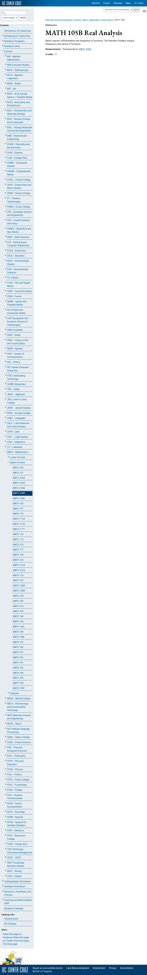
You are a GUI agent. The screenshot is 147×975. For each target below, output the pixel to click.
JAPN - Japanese (16, 394)
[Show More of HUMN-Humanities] (5, 383)
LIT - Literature (14, 447)
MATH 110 (18, 513)
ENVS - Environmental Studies (18, 263)
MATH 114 (18, 534)
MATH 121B (19, 570)
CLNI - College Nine (17, 157)
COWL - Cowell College (19, 179)
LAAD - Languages (16, 418)
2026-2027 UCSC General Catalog (58, 20)
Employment (99, 968)
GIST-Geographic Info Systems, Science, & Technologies (17, 321)
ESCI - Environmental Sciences (17, 271)
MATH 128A (19, 585)
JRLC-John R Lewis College (17, 401)
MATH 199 (18, 683)
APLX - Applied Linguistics (15, 77)
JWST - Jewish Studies (19, 408)
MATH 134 (18, 606)
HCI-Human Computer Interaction (18, 369)
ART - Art (11, 88)
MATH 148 (18, 631)
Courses (8, 51)
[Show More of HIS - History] (5, 361)
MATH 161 (18, 652)
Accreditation (126, 968)
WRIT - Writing (14, 871)
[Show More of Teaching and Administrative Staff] (2, 899)
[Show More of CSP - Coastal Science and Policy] (5, 219)
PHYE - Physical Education (15, 763)
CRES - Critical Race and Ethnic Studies (19, 187)
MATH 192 (18, 667)
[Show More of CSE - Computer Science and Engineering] (5, 211)
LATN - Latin (13, 431)
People (106, 3)
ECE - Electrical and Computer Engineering (18, 244)
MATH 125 (18, 580)
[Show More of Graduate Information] (2, 885)
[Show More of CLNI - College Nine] (5, 157)
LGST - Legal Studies (17, 436)
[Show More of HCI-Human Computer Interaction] (5, 366)
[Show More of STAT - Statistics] (5, 829)
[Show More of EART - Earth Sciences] (5, 236)
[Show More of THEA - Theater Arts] (5, 843)
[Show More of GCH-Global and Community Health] (5, 309)
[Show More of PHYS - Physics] (5, 768)
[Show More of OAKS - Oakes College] (5, 736)
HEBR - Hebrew (15, 348)
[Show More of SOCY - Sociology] (5, 811)
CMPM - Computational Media (18, 173)
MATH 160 (18, 647)
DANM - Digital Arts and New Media (19, 230)
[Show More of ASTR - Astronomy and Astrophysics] (5, 101)
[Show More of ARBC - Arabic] (5, 82)
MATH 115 (18, 539)
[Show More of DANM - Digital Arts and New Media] (5, 228)
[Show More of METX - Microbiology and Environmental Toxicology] (5, 703)
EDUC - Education (16, 255)
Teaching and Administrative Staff (18, 902)
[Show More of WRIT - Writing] (5, 870)
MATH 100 (18, 467)
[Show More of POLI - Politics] (5, 773)
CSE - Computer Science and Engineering (19, 214)
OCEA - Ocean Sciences (19, 742)
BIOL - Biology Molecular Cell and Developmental (19, 129)
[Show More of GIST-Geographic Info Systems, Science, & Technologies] (5, 317)
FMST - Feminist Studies (19, 291)
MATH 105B (19, 493)
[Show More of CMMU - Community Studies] (5, 162)
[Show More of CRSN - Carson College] (5, 192)
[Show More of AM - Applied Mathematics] (5, 55)
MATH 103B (19, 483)
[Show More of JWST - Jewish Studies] (5, 407)
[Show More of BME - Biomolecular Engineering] (5, 135)
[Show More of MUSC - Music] (5, 723)
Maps (128, 3)
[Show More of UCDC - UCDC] (5, 856)
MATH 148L (19, 637)
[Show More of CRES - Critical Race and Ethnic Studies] (5, 184)
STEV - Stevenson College (16, 837)
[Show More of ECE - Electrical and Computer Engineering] (5, 241)
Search (23, 18)
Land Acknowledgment (77, 968)
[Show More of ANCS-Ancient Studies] (5, 64)
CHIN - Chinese (15, 152)
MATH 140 (18, 616)
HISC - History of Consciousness (15, 355)
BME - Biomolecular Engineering (17, 137)
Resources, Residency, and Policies (17, 893)
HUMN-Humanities (16, 384)
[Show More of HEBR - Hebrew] (5, 348)
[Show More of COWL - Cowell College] (5, 179)
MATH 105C (19, 498)
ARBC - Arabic (14, 83)
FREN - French (14, 296)
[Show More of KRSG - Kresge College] (5, 412)
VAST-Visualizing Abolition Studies (15, 864)
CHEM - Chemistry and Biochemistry (18, 146)
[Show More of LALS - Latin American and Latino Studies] (5, 422)
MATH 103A (19, 478)
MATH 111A (19, 518)
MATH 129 (18, 596)
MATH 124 (18, 575)
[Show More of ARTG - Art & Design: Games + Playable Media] (5, 93)
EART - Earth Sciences (18, 237)
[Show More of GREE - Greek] (5, 334)
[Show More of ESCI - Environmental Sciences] (5, 268)
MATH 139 (18, 611)
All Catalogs (10, 923)
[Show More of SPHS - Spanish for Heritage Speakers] (5, 821)
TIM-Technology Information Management (19, 851)
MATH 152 (18, 642)
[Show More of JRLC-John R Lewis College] (5, 398)
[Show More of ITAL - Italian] (5, 388)
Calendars (117, 3)
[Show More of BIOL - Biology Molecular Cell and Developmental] (5, 126)
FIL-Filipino (13, 277)
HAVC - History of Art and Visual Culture (17, 342)
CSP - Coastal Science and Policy (18, 222)
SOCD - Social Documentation (14, 805)
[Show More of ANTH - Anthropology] (5, 69)
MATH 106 (18, 503)
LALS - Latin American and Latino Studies (18, 425)
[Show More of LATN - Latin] (5, 431)
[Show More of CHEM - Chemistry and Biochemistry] (5, 143)
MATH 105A (19, 488)
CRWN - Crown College (18, 206)
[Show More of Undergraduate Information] (2, 880)
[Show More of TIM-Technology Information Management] (5, 848)
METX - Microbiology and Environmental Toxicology (17, 707)
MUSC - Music (14, 723)
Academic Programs (14, 41)
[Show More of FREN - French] (5, 295)
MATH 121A (19, 565)
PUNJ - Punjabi (14, 790)
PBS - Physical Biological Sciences (17, 749)
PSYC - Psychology (17, 784)
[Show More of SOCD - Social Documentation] (5, 802)
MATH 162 (18, 657)
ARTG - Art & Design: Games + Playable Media (19, 95)
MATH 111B (19, 524)
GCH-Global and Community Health (16, 311)
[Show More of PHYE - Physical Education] (5, 760)
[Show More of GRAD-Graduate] (5, 329)
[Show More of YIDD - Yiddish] (5, 875)
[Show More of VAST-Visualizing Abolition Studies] (5, 862)
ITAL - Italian (13, 389)
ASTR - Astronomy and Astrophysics (18, 104)
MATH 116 (18, 544)
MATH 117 (18, 549)
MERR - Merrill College (18, 698)
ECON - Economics (16, 250)
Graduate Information (14, 886)
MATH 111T (19, 529)
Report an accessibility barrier (48, 968)
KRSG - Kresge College (18, 413)
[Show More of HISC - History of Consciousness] (5, 353)
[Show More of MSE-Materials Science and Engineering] (5, 714)
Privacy (112, 968)
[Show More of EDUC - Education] (5, 255)
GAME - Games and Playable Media (16, 303)
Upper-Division (17, 462)
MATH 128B (19, 590)
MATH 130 (18, 601)
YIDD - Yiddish (14, 876)
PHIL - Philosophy (16, 756)
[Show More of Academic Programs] (2, 40)
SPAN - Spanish (15, 817)
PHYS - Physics (15, 769)
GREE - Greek (13, 335)
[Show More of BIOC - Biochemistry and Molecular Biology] (5, 110)
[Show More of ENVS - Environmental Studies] (5, 260)
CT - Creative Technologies (14, 200)
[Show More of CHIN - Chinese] (5, 152)
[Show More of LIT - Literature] (5, 446)
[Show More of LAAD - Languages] (5, 417)
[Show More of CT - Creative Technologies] (5, 197)
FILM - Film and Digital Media (18, 284)
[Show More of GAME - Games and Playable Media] (5, 300)
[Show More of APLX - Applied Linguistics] (5, 74)
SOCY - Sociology (16, 812)
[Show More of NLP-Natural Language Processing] (5, 728)
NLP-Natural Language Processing (18, 730)
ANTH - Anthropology (17, 70)
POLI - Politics (14, 774)
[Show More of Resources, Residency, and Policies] (2, 891)
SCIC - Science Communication (14, 797)
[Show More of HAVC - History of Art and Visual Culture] (5, 339)
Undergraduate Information (17, 881)
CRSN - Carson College (18, 193)
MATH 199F (19, 688)
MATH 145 (18, 621)
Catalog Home (11, 918)
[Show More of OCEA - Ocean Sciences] (5, 741)
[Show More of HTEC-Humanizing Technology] (5, 375)
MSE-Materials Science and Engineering (19, 717)
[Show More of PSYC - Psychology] (5, 784)
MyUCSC (96, 3)
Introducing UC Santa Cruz (17, 36)
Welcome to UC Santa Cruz (17, 30)
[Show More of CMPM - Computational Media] (5, 170)
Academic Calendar (13, 908)
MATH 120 (18, 560)
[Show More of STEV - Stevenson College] (5, 835)
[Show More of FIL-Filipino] (5, 277)
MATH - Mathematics (17, 452)
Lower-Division (17, 457)
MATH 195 (18, 678)
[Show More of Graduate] (8, 692)
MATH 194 (18, 673)
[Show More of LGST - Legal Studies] (5, 436)
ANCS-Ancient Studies (18, 65)
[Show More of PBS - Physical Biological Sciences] (5, 746)
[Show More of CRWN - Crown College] (5, 206)
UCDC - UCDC (14, 857)
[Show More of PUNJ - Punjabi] (5, 789)
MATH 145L (19, 626)
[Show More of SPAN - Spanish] (5, 816)
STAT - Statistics (15, 830)
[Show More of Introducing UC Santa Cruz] (2, 35)
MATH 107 (18, 508)
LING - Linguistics (16, 442)
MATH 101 (18, 472)
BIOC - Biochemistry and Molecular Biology (19, 112)
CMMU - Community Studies (17, 164)
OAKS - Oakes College (18, 737)
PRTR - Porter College (18, 779)
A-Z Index (138, 3)
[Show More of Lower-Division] (8, 456)
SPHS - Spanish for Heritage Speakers (17, 824)
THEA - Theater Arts (17, 844)
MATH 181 (18, 662)
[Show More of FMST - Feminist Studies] (5, 290)
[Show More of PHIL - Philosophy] (5, 755)
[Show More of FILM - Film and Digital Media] (5, 282)
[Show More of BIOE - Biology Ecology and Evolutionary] (5, 118)
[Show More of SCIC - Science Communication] (5, 794)
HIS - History (13, 362)
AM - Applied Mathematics (13, 58)
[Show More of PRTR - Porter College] (5, 779)
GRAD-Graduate (15, 330)
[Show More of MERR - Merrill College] (5, 697)
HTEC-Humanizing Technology (16, 377)
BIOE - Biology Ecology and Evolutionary (18, 121)
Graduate (14, 693)
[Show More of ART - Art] (5, 88)
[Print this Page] (145, 11)
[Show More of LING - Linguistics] (5, 441)
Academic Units (12, 46)
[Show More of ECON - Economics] (5, 250)
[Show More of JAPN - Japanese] (5, 393)
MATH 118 (18, 554)
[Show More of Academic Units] (2, 45)
